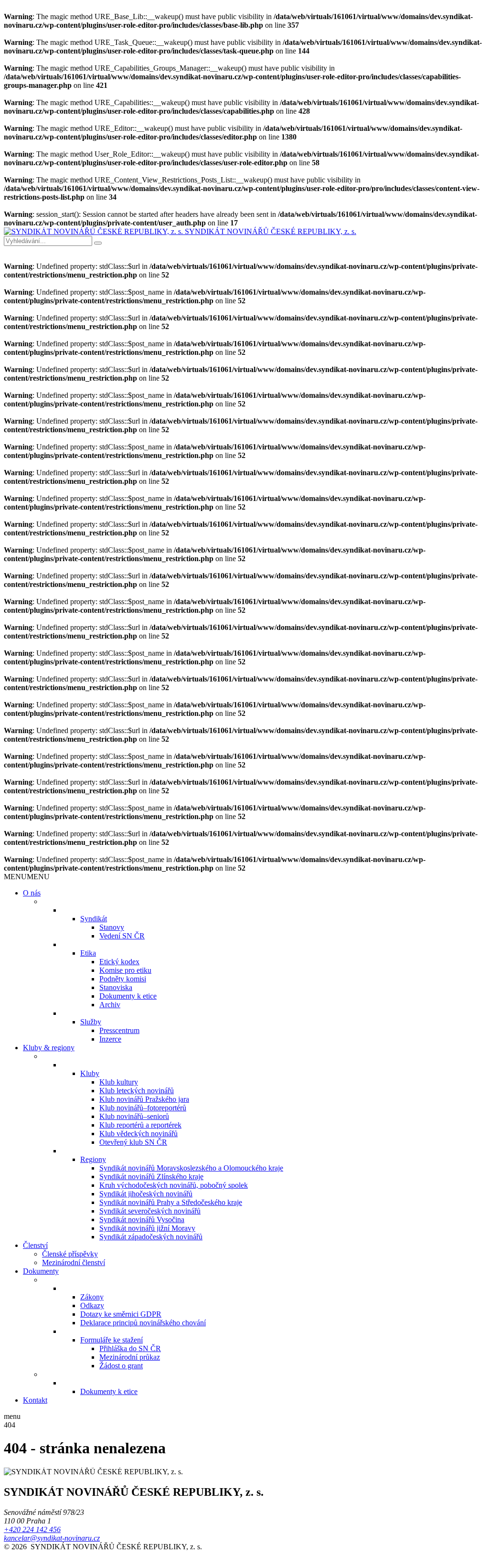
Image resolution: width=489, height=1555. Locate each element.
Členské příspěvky (70, 1254)
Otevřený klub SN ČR (133, 1142)
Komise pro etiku (125, 970)
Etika (88, 953)
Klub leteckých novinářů (136, 1090)
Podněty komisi (122, 979)
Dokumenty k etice (128, 996)
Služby (90, 1022)
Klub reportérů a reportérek (140, 1125)
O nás (32, 893)
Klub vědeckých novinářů (138, 1133)
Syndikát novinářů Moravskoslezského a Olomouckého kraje (191, 1168)
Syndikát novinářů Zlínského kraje (151, 1176)
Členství (35, 1245)
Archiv (109, 1005)
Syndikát (93, 919)
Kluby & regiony (48, 1048)
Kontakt (35, 1400)
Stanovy (111, 927)
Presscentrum (119, 1030)
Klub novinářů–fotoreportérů (142, 1108)
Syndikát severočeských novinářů (150, 1211)
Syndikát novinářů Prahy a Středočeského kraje (170, 1202)
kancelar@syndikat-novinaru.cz (52, 1538)
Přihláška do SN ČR (130, 1348)
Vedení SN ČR (122, 936)
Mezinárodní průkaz (129, 1357)
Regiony (93, 1159)
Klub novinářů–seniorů (134, 1116)
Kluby (89, 1073)
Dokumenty (41, 1271)
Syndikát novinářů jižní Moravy (147, 1228)
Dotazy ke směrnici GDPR (120, 1314)
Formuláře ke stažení (111, 1340)
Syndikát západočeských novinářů (150, 1237)
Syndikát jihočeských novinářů (145, 1194)
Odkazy (92, 1305)
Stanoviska (115, 987)
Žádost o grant (121, 1366)
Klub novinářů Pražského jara (144, 1099)
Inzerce (110, 1039)
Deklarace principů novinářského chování (143, 1323)
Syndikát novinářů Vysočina (141, 1219)
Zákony (92, 1297)
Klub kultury (118, 1082)
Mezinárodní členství (73, 1262)
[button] (27, 877)
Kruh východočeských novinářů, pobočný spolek (173, 1185)
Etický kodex (119, 962)
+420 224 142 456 (32, 1529)
